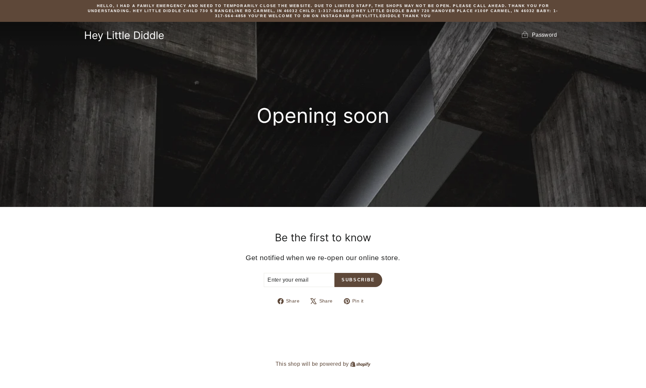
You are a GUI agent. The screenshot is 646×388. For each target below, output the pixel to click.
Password (544, 35)
